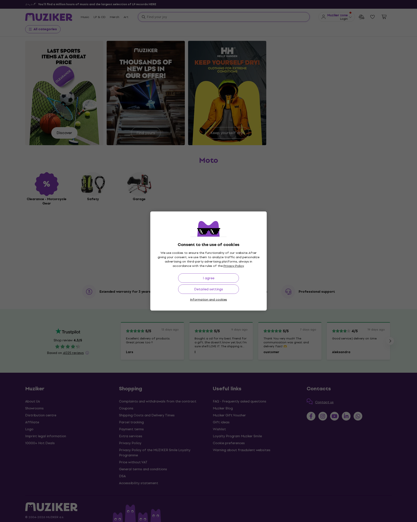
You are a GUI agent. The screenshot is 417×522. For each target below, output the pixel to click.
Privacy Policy (233, 265)
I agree (208, 278)
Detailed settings (208, 289)
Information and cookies (208, 299)
